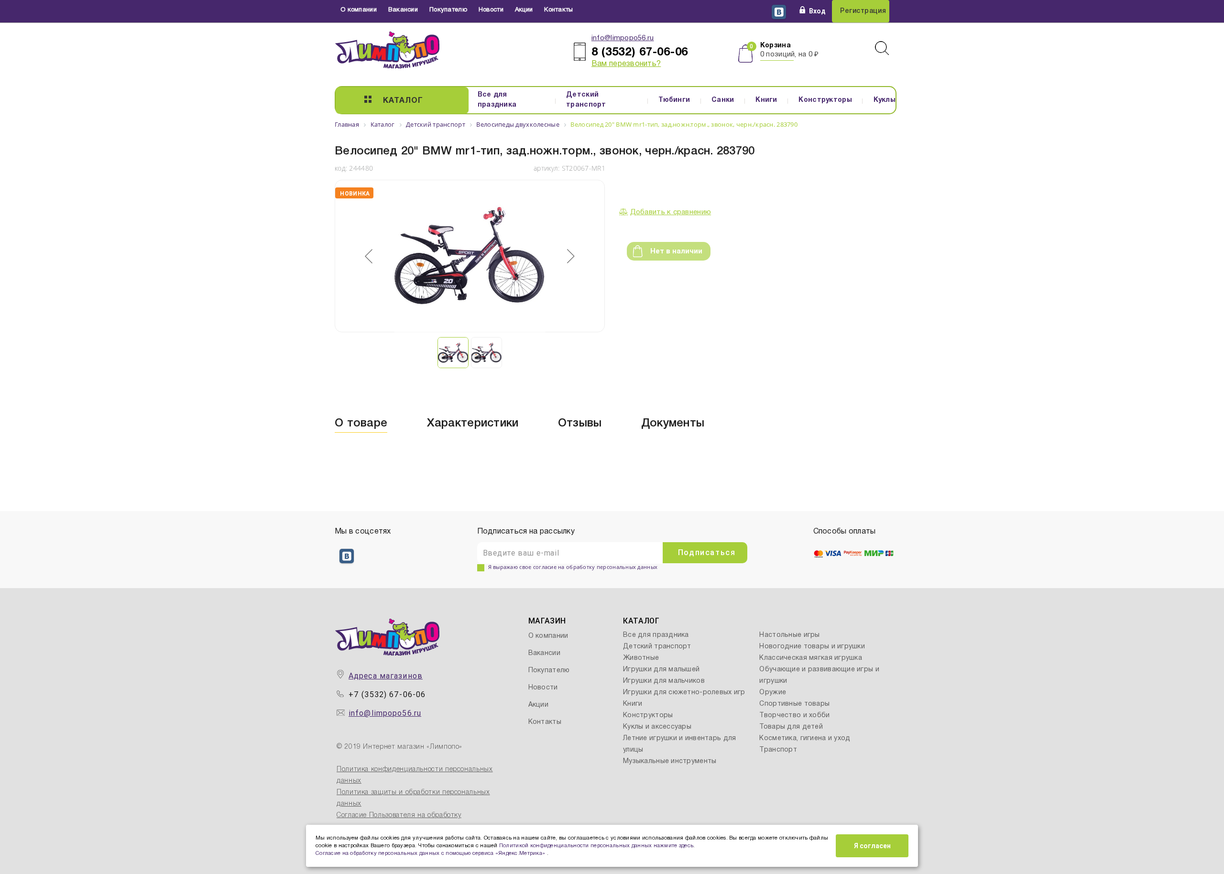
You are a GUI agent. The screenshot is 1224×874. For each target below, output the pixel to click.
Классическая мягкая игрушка (810, 658)
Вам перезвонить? (626, 64)
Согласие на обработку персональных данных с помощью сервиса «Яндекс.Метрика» (431, 853)
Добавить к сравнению (670, 212)
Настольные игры (789, 635)
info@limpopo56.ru (622, 38)
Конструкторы (825, 100)
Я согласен (872, 846)
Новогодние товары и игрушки (812, 647)
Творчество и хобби (794, 715)
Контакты (558, 10)
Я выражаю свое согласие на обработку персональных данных (573, 566)
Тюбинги (674, 100)
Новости (491, 10)
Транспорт (778, 750)
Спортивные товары (794, 704)
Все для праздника (497, 100)
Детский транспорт (586, 100)
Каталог (403, 101)
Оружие (772, 692)
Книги (766, 100)
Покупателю (448, 10)
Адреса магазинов (386, 675)
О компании (358, 10)
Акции (524, 10)
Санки (722, 100)
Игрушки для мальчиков (664, 681)
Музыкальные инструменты (669, 761)
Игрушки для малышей (661, 669)
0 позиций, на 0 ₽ (789, 54)
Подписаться (707, 552)
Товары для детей (790, 727)
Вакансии (403, 10)
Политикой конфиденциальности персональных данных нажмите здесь (596, 845)
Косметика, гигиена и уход (804, 738)
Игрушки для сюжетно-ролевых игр (684, 692)
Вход (817, 11)
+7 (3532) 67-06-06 (387, 694)
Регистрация (863, 11)
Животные (641, 658)
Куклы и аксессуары (657, 727)
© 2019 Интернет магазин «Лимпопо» (399, 747)
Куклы (885, 100)
